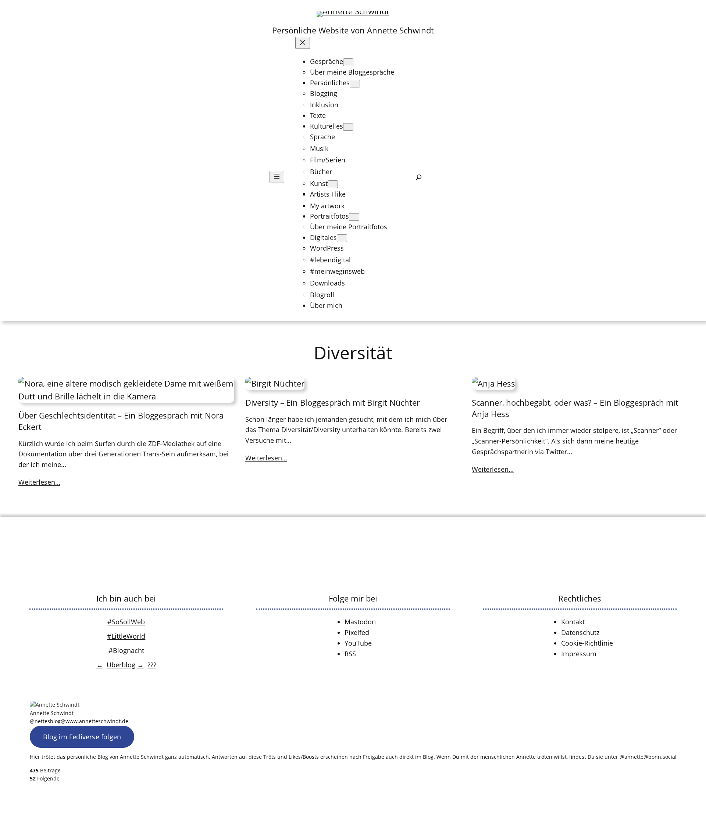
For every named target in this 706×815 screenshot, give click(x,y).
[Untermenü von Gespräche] (348, 62)
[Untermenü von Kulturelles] (348, 127)
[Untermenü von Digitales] (342, 238)
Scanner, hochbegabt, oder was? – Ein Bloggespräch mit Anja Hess (575, 408)
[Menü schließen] (302, 43)
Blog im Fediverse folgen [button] (82, 736)
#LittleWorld (126, 636)
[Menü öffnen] (277, 177)
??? (151, 664)
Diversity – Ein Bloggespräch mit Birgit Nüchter (332, 402)
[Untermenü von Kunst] (333, 184)
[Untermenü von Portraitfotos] (354, 217)
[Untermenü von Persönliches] (355, 83)
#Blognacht (126, 650)
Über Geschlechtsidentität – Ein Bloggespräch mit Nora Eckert (121, 421)
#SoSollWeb (126, 621)
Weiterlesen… (39, 482)
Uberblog (121, 664)
